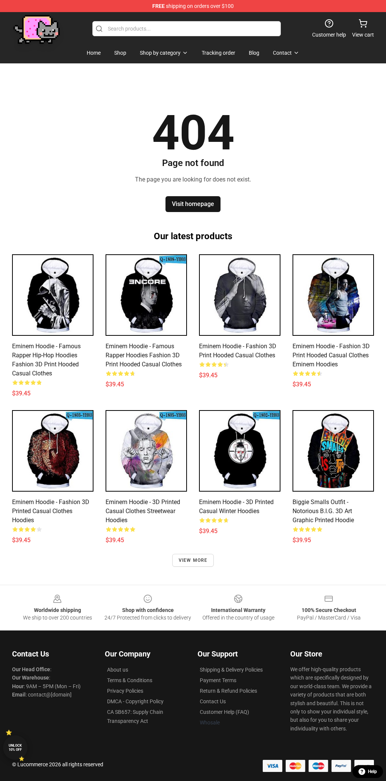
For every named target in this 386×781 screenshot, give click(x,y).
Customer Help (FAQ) (224, 712)
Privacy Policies (125, 691)
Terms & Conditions (129, 680)
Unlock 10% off (15, 748)
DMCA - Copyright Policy (135, 701)
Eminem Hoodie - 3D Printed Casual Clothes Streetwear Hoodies (143, 511)
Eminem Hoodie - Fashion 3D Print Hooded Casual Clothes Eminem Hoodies (331, 355)
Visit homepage (193, 204)
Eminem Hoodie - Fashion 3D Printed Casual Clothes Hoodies (50, 511)
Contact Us (213, 701)
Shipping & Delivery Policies (231, 670)
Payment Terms (218, 680)
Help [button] (372, 771)
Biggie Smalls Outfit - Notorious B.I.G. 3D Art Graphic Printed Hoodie (323, 511)
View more (193, 560)
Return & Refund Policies (228, 691)
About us (117, 670)
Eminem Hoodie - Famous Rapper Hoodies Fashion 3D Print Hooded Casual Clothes (144, 355)
